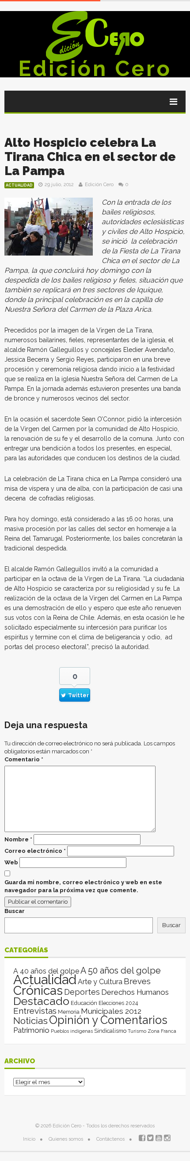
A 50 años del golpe (120, 971)
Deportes (82, 992)
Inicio (29, 1139)
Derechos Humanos (135, 992)
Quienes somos (66, 1139)
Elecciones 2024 (118, 1003)
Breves (137, 981)
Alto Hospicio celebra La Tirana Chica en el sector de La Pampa (90, 156)
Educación (84, 1003)
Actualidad (19, 185)
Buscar (14, 911)
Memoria (69, 1012)
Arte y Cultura (100, 982)
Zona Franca (162, 1031)
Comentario (23, 759)
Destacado (41, 1001)
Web (11, 862)
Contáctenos (110, 1139)
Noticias (30, 1020)
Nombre (18, 839)
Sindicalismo (110, 1030)
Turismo (137, 1031)
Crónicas (38, 990)
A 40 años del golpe (46, 971)
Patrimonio (31, 1030)
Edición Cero (95, 68)
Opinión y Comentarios (108, 1020)
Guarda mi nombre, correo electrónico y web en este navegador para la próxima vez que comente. (83, 886)
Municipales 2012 (111, 1011)
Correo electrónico (35, 851)
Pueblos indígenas (72, 1031)
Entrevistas (35, 1011)
